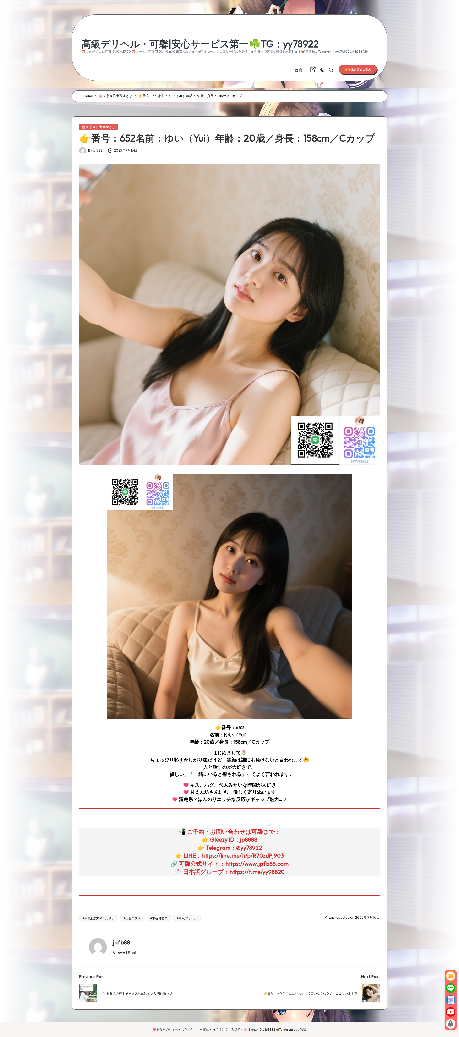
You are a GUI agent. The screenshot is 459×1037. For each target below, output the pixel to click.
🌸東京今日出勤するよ (99, 127)
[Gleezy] (450, 976)
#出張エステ (132, 918)
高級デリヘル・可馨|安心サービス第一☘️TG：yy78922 (200, 44)
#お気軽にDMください (99, 918)
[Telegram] (450, 1000)
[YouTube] (450, 1012)
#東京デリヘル (187, 918)
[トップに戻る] (450, 1024)
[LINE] (450, 988)
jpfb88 (121, 942)
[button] (358, 69)
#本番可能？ (159, 918)
